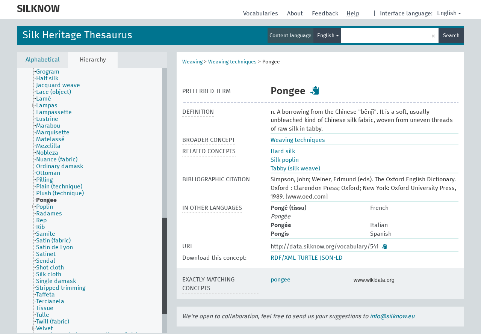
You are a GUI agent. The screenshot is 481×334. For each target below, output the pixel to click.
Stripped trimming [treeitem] (60, 288)
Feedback (326, 14)
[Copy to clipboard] (315, 90)
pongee (280, 280)
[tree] (92, 200)
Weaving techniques (232, 62)
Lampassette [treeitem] (54, 112)
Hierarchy (93, 60)
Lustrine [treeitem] (47, 119)
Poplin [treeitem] (44, 207)
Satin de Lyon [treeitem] (54, 247)
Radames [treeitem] (49, 214)
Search (451, 35)
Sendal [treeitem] (45, 261)
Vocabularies (261, 14)
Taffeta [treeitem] (45, 295)
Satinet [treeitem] (46, 254)
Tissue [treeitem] (44, 308)
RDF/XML (283, 258)
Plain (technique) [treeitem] (59, 187)
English (447, 13)
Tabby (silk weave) (295, 168)
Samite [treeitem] (45, 234)
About (295, 14)
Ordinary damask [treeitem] (59, 166)
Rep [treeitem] (41, 220)
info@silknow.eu (392, 316)
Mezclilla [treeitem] (48, 146)
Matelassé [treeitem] (50, 139)
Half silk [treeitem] (47, 78)
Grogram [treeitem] (47, 72)
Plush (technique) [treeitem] (60, 193)
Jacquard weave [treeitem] (58, 85)
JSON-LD (331, 258)
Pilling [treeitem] (44, 180)
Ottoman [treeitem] (48, 173)
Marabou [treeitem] (48, 126)
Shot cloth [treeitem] (50, 268)
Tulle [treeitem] (42, 315)
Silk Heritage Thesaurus (77, 35)
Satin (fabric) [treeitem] (53, 241)
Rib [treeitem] (40, 227)
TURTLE (308, 258)
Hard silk (283, 151)
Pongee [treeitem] (46, 200)
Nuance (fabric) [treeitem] (56, 159)
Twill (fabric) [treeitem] (52, 322)
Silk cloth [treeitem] (48, 274)
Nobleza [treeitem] (47, 153)
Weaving (192, 62)
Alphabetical (43, 60)
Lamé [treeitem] (43, 99)
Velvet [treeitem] (44, 328)
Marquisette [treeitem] (53, 132)
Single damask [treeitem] (56, 281)
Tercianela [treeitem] (50, 301)
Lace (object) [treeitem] (53, 92)
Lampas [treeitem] (46, 105)
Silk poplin (285, 160)
